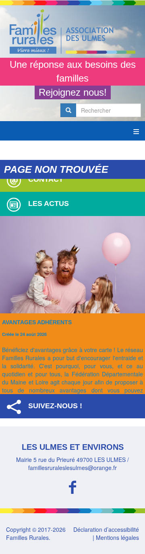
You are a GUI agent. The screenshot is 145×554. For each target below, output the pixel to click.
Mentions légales (117, 537)
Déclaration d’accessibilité (106, 529)
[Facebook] (72, 486)
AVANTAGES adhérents (37, 322)
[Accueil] (72, 31)
